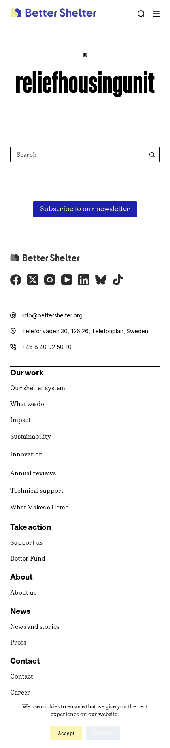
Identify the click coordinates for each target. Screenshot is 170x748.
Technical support (37, 490)
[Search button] (151, 154)
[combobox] (77, 154)
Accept (66, 733)
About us (23, 592)
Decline (103, 733)
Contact (21, 676)
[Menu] (156, 13)
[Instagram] (49, 279)
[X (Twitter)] (32, 279)
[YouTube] (66, 279)
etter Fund (30, 558)
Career (20, 692)
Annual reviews (33, 473)
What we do (27, 404)
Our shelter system (37, 388)
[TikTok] (117, 279)
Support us (26, 542)
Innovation (26, 454)
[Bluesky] (100, 279)
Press (18, 642)
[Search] (141, 13)
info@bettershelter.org (52, 315)
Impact (20, 420)
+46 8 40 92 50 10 (47, 346)
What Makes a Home (39, 507)
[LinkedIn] (83, 279)
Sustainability (30, 436)
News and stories (34, 626)
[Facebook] (15, 279)
